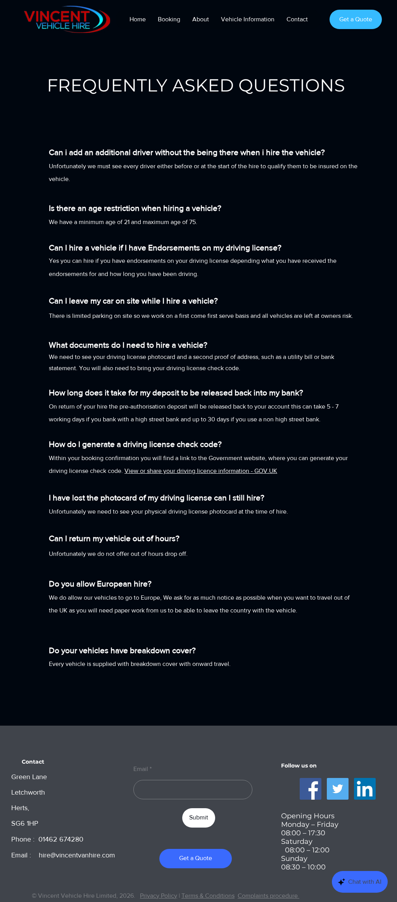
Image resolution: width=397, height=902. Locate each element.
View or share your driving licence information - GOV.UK (200, 470)
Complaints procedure (268, 895)
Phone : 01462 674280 (47, 839)
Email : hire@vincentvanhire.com (63, 855)
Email (140, 769)
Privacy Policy (158, 895)
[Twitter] (338, 789)
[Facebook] (310, 789)
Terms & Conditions (208, 895)
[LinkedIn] (365, 789)
